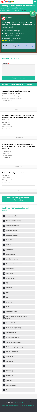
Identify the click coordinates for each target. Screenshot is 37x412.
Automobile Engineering (13, 342)
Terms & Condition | (14, 405)
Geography (9, 249)
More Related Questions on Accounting (18, 199)
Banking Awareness (11, 259)
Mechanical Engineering (13, 328)
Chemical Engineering (12, 337)
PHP (7, 307)
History (8, 245)
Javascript (8, 302)
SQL (7, 283)
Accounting (29, 46)
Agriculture (9, 375)
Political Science (10, 385)
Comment (5, 63)
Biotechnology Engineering (14, 347)
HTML (7, 292)
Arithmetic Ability (11, 216)
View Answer (18, 109)
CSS (6, 297)
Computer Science (11, 311)
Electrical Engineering (12, 323)
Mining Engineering (11, 351)
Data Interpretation (11, 230)
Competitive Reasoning (13, 221)
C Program (9, 273)
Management (9, 361)
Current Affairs (10, 254)
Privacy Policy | (23, 405)
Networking (9, 268)
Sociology (8, 380)
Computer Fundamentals (13, 264)
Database (8, 288)
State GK (8, 240)
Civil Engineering (10, 332)
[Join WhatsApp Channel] (33, 14)
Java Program (10, 278)
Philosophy (9, 371)
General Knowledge (11, 235)
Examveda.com (19, 402)
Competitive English (12, 225)
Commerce (21, 46)
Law (7, 366)
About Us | (5, 405)
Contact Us (31, 405)
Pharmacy (8, 390)
